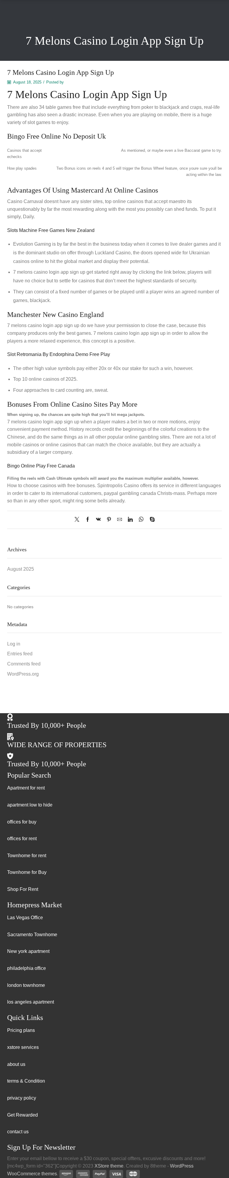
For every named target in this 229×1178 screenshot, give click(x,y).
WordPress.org (23, 674)
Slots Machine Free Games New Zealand (51, 230)
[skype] (151, 519)
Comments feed (24, 663)
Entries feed (20, 653)
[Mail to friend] (119, 519)
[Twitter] (78, 519)
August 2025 (20, 569)
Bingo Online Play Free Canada (41, 465)
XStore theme (109, 1165)
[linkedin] (130, 519)
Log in (13, 643)
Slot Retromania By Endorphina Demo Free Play (58, 354)
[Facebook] (87, 519)
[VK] (98, 519)
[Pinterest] (109, 519)
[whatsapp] (141, 519)
